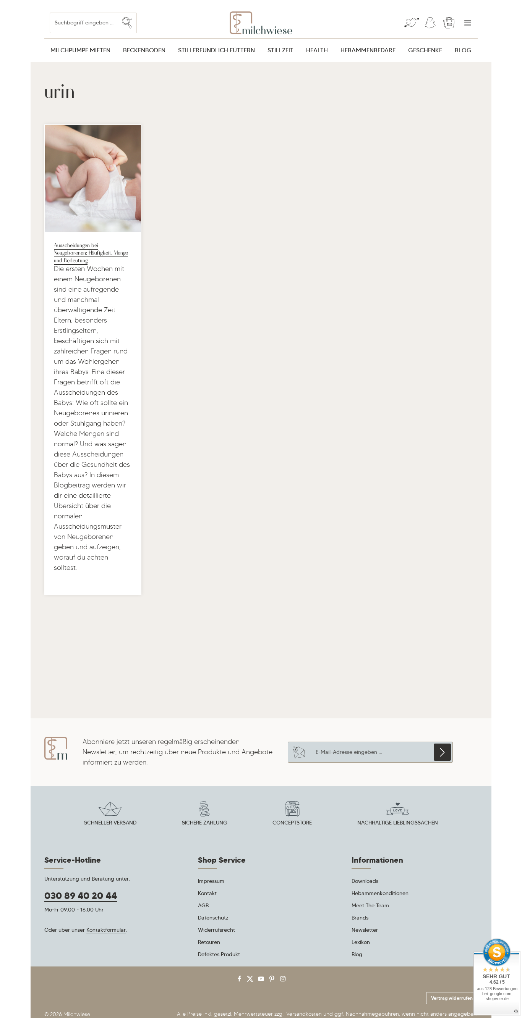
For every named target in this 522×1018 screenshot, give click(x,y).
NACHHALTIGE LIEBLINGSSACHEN (397, 822)
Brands (360, 917)
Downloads (365, 881)
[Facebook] (240, 980)
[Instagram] (283, 980)
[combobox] (84, 23)
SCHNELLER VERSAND (110, 822)
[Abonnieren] (442, 752)
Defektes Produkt (219, 954)
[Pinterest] (273, 980)
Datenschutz (213, 917)
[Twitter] (251, 980)
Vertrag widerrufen (452, 998)
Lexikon (361, 942)
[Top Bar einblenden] (467, 23)
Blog (357, 954)
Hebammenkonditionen (380, 893)
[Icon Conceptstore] (292, 814)
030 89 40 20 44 (80, 896)
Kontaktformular (106, 929)
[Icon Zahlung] (204, 814)
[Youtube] (262, 980)
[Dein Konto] (430, 23)
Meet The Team (370, 905)
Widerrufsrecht (216, 929)
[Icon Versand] (110, 814)
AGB (203, 905)
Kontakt (207, 893)
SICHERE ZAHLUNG (204, 822)
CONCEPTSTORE (292, 822)
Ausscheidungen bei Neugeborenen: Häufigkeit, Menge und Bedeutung (91, 252)
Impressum (211, 881)
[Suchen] (127, 23)
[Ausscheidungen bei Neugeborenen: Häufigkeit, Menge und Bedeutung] (93, 178)
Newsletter (365, 929)
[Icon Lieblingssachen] (397, 814)
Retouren (209, 942)
